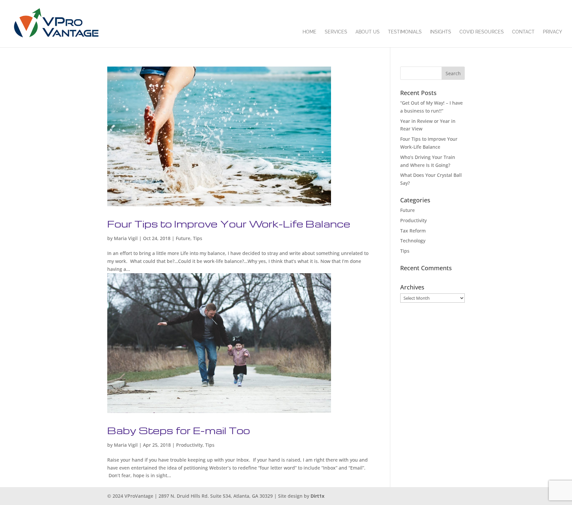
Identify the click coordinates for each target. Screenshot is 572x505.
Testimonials (405, 31)
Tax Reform (413, 230)
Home (309, 31)
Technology (412, 240)
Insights (440, 31)
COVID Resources (481, 31)
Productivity (189, 445)
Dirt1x (317, 496)
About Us (368, 31)
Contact (523, 31)
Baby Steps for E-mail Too (178, 430)
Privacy (552, 31)
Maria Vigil (126, 238)
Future (183, 238)
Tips (197, 238)
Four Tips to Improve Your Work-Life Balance (228, 224)
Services (336, 31)
